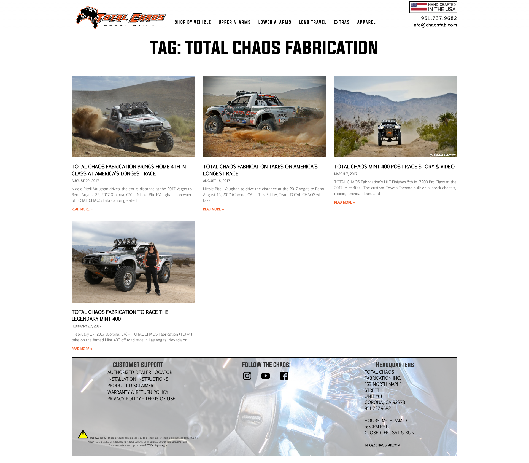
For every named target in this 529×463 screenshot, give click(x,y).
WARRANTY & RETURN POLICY (137, 392)
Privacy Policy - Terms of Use (141, 399)
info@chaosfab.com (434, 25)
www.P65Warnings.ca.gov (153, 445)
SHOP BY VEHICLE (193, 22)
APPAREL (366, 22)
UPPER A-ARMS (235, 22)
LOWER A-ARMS (275, 22)
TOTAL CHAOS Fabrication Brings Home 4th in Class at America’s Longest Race (128, 169)
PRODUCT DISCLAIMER (130, 385)
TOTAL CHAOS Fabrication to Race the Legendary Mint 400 (119, 315)
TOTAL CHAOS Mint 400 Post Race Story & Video (394, 166)
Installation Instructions (137, 379)
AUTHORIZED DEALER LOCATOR (139, 372)
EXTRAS (342, 22)
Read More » (82, 209)
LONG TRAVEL (312, 22)
